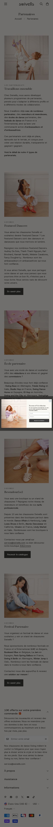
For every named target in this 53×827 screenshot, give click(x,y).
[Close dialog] (50, 401)
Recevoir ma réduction (39, 420)
